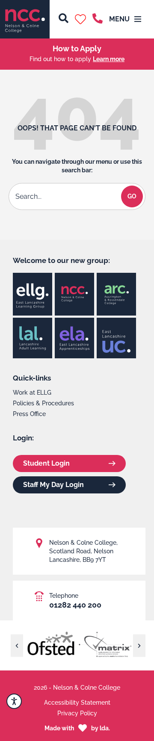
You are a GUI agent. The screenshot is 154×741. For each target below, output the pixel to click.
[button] (80, 19)
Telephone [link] (63, 595)
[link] (25, 19)
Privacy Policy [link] (77, 713)
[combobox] (66, 196)
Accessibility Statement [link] (77, 702)
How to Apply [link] (77, 48)
